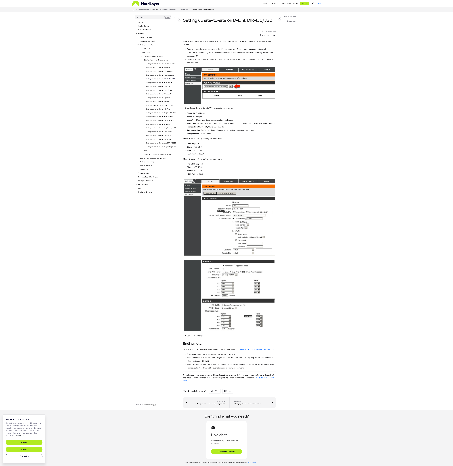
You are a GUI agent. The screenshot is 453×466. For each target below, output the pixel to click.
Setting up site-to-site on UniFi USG (158, 68)
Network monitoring (147, 162)
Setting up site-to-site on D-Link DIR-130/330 (161, 79)
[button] (153, 17)
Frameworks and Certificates (148, 177)
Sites (145, 151)
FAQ (139, 188)
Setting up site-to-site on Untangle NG (159, 94)
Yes (216, 391)
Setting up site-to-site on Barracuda (158, 139)
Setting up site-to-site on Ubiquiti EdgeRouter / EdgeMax (161, 147)
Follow (265, 36)
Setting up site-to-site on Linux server (159, 83)
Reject (24, 449)
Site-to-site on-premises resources (204, 10)
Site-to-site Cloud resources (153, 56)
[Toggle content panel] (279, 18)
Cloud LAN (146, 49)
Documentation (143, 10)
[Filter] (174, 17)
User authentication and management (153, 158)
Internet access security (148, 41)
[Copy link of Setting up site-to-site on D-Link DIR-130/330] (185, 26)
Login (319, 3)
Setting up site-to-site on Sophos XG (158, 98)
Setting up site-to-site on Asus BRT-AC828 (161, 143)
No (230, 391)
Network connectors (169, 10)
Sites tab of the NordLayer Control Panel (257, 349)
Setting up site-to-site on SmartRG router (160, 64)
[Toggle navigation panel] (179, 19)
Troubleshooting (143, 173)
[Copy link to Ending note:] (206, 344)
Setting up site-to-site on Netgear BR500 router (161, 113)
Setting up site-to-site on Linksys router (159, 117)
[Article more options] (274, 35)
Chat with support (226, 451)
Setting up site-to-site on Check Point (159, 135)
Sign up (304, 3)
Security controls (146, 166)
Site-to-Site (184, 10)
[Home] (146, 3)
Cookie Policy (19, 435)
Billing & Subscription (145, 181)
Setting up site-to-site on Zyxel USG (158, 86)
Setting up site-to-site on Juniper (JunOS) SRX (161, 120)
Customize (24, 456)
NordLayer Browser (145, 192)
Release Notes (143, 184)
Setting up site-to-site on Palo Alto (158, 109)
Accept (24, 442)
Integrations (144, 169)
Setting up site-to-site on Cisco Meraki (159, 132)
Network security (146, 37)
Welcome (141, 22)
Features (155, 10)
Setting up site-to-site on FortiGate (158, 124)
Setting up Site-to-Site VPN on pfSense (159, 105)
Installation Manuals (145, 30)
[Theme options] (313, 3)
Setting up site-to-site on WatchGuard (159, 90)
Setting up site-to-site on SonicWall (158, 101)
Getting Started (143, 26)
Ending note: (291, 21)
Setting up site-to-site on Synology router (160, 75)
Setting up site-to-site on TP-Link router (160, 71)
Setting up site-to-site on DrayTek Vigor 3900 (161, 128)
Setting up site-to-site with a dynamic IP (158, 154)
